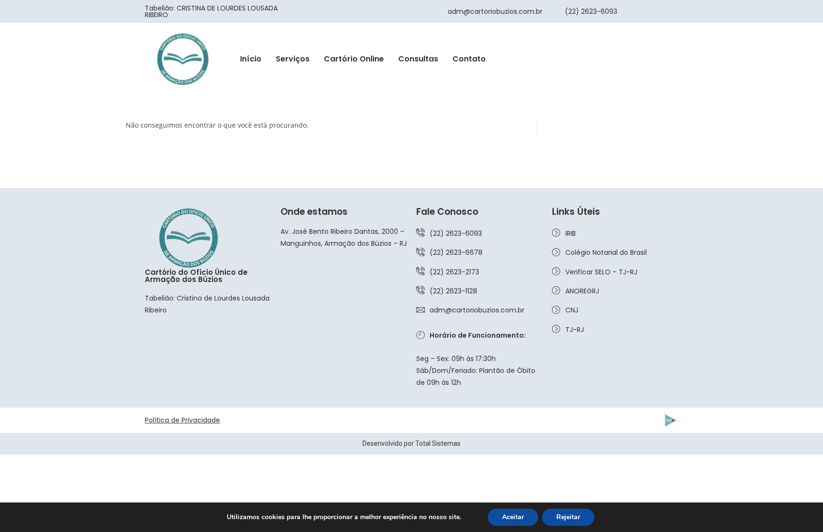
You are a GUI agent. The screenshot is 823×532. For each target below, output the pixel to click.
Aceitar (513, 517)
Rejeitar (568, 517)
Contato (469, 58)
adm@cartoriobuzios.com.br (495, 11)
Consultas (418, 58)
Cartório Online (354, 58)
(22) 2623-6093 (591, 11)
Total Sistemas (438, 443)
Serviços (293, 58)
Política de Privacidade (182, 420)
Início (250, 58)
